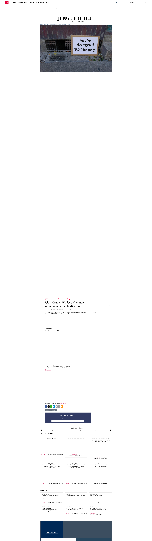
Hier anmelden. (63, 403)
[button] (116, 2)
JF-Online (42, 483)
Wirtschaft (20, 2)
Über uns (42, 2)
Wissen (31, 2)
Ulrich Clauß (43, 454)
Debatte (25, 2)
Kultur (36, 2)
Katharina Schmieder (98, 482)
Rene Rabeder (92, 513)
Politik (14, 2)
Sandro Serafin (74, 454)
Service (47, 2)
